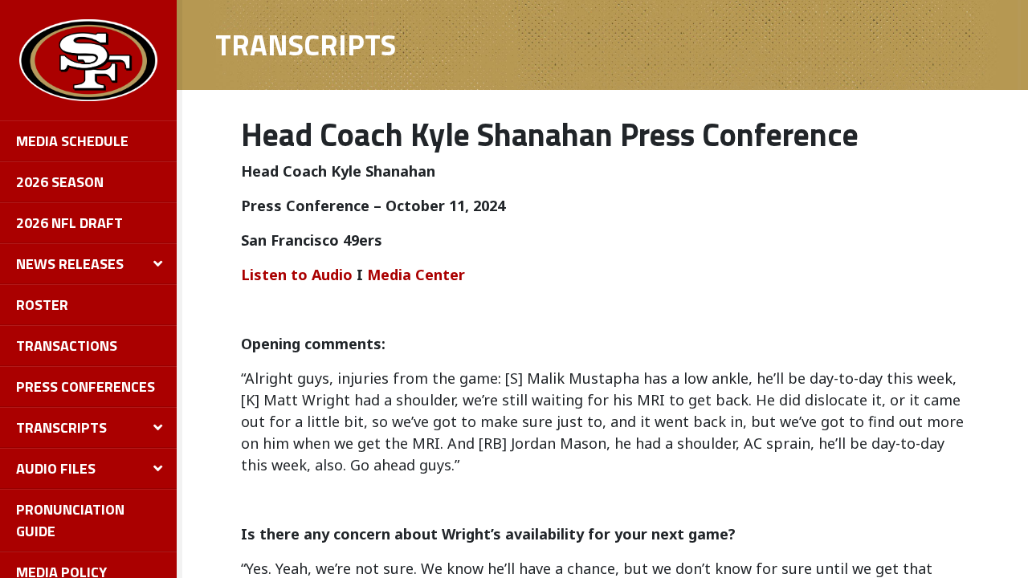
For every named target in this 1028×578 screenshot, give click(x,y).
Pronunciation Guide (70, 520)
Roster (42, 304)
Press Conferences (85, 386)
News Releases (70, 264)
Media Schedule (72, 141)
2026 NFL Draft (69, 223)
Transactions (66, 345)
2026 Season (60, 182)
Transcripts (61, 427)
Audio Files (56, 468)
